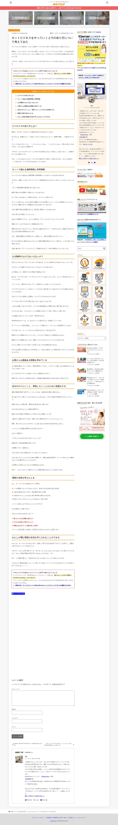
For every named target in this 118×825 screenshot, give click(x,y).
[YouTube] (44, 800)
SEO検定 (28, 779)
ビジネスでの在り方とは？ (24, 95)
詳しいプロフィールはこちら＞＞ (35, 796)
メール (15, 718)
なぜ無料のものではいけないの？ (27, 102)
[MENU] (10, 2)
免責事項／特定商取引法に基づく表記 (57, 817)
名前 (14, 709)
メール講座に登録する (92, 436)
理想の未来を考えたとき (24, 113)
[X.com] (36, 800)
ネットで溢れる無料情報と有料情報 (27, 99)
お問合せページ (73, 817)
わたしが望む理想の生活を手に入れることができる (32, 117)
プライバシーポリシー (39, 817)
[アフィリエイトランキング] (82, 176)
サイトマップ (82, 817)
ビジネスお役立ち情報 (14, 30)
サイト (14, 727)
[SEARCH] (107, 2)
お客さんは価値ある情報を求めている (28, 106)
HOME (11, 811)
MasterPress (45, 776)
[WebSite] (28, 800)
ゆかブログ (54, 821)
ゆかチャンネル (32, 784)
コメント (15, 689)
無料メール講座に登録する (43, 669)
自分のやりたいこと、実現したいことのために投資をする (34, 109)
